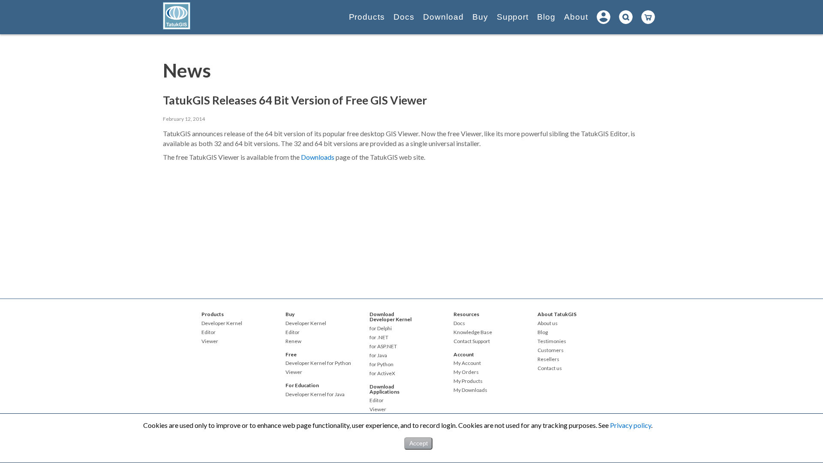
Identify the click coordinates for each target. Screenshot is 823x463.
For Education (302, 385)
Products (367, 16)
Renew (293, 341)
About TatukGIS (557, 314)
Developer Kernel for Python (318, 363)
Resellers (548, 359)
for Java (378, 355)
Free (291, 354)
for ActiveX (382, 373)
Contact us (550, 368)
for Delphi (380, 328)
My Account (467, 363)
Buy (480, 16)
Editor (208, 332)
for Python (381, 364)
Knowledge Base (473, 332)
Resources (466, 314)
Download (443, 16)
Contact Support (472, 341)
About (576, 16)
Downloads (317, 157)
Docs (404, 16)
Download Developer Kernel (390, 317)
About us (548, 323)
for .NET (378, 337)
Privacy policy (630, 425)
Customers (551, 350)
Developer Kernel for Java (315, 394)
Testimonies (552, 341)
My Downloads (470, 390)
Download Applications (384, 389)
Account (464, 354)
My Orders (466, 372)
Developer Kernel (221, 323)
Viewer (209, 341)
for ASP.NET (383, 346)
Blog (546, 16)
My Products (468, 381)
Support (513, 16)
